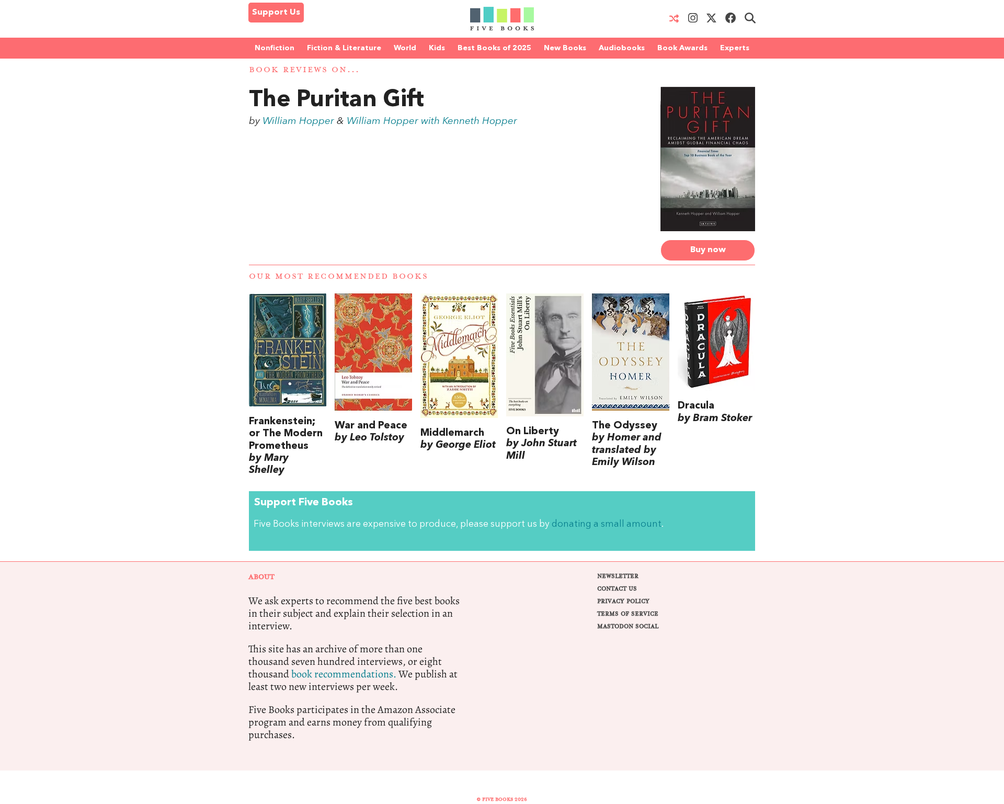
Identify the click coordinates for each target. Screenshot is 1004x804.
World (405, 48)
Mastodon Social (627, 626)
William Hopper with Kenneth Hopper (432, 121)
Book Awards (682, 48)
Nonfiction (274, 48)
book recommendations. (343, 674)
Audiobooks (622, 48)
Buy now (708, 250)
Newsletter (617, 576)
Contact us (617, 589)
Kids (437, 48)
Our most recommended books (338, 276)
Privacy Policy (623, 601)
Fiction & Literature (344, 48)
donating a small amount (606, 524)
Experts (734, 48)
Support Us (276, 12)
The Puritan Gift (336, 100)
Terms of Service (627, 614)
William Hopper (298, 121)
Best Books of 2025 (494, 48)
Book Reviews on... (304, 69)
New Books (565, 48)
